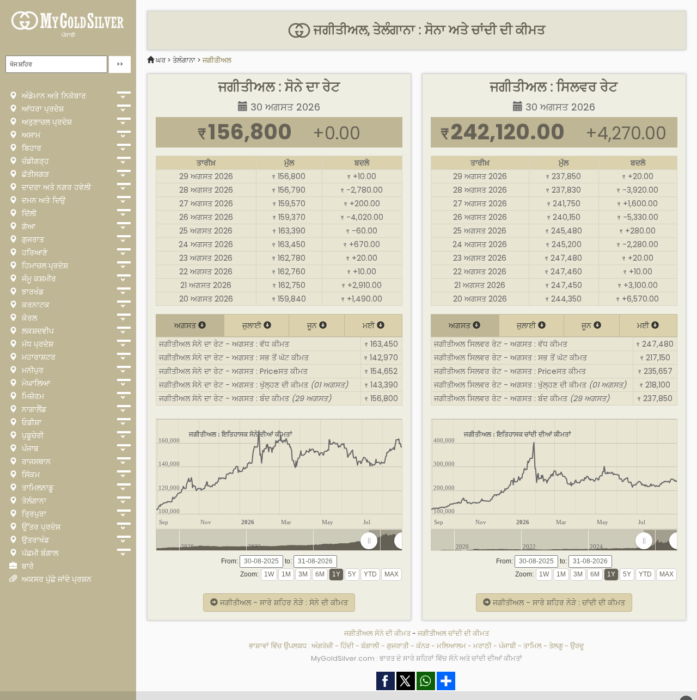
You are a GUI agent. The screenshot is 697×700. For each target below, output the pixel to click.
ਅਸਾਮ (30, 135)
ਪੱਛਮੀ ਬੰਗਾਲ (39, 553)
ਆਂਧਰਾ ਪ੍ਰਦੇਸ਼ (42, 108)
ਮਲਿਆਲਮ (451, 645)
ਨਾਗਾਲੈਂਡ (33, 409)
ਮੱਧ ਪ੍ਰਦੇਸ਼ (36, 344)
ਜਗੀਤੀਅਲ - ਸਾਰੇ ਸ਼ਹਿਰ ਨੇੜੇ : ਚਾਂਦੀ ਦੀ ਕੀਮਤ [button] (558, 602)
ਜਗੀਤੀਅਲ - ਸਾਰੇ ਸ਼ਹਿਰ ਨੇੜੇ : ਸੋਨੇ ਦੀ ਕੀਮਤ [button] (283, 602)
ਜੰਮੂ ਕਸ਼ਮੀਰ (38, 278)
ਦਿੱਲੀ (28, 213)
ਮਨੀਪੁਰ (32, 370)
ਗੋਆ (27, 226)
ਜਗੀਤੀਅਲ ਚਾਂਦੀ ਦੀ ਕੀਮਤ (453, 633)
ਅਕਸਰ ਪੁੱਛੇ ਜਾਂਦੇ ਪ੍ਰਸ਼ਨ (55, 579)
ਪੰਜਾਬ (29, 448)
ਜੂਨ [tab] (313, 325)
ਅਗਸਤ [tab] (186, 325)
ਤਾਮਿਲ (532, 645)
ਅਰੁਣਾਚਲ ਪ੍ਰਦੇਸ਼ (46, 121)
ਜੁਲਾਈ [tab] (253, 325)
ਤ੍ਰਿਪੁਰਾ (33, 513)
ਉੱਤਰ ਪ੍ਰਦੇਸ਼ (40, 526)
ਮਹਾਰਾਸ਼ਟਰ (38, 357)
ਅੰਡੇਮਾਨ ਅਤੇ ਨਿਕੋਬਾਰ (53, 95)
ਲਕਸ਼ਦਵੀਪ (37, 331)
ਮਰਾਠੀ (482, 645)
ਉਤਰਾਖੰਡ (34, 540)
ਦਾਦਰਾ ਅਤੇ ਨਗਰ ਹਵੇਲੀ (55, 187)
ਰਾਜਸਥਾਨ (35, 461)
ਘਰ (161, 60)
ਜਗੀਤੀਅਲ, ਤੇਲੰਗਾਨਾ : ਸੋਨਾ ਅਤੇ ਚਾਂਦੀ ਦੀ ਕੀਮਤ (427, 30)
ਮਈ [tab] (370, 325)
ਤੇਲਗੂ (556, 645)
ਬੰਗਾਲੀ (370, 645)
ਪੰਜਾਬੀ (68, 35)
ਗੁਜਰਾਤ (32, 239)
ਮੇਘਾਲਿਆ (35, 383)
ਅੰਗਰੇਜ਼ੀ (322, 645)
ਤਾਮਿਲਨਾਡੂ (36, 487)
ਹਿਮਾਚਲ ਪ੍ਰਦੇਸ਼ (44, 265)
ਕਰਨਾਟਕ (35, 304)
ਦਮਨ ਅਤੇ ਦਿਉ (42, 200)
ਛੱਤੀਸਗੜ (34, 174)
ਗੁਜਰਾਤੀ (398, 645)
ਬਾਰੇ (27, 566)
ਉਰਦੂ (577, 645)
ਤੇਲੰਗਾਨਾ (33, 500)
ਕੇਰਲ (28, 317)
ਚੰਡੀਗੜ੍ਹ (34, 161)
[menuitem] (385, 541)
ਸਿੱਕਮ (30, 474)
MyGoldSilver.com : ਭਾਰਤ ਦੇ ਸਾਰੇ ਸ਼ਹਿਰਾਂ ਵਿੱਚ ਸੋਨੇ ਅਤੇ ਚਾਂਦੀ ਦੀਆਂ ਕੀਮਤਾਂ (416, 658)
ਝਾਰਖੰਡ (32, 291)
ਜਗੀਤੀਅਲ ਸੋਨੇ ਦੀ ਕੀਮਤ (377, 633)
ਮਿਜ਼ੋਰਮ (32, 396)
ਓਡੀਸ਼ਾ (30, 422)
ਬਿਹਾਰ (30, 148)
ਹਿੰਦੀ (347, 645)
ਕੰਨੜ (423, 645)
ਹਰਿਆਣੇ (33, 252)
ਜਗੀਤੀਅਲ (217, 60)
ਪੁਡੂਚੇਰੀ (32, 435)
